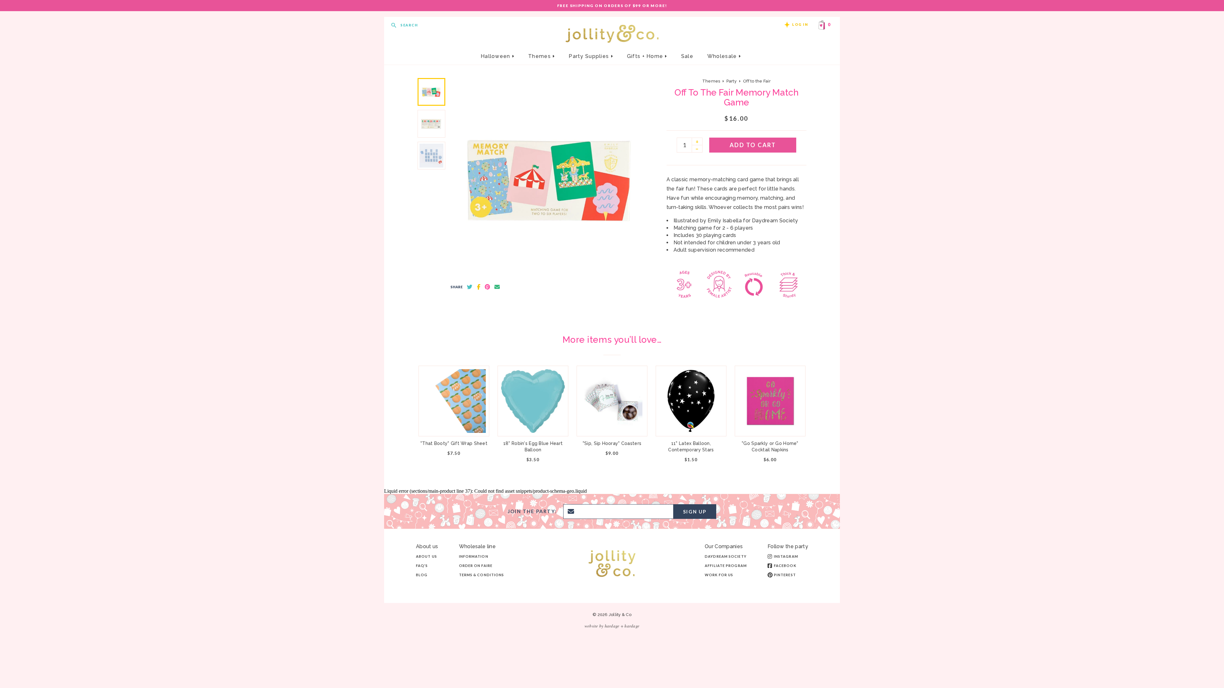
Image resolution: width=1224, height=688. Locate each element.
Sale (687, 56)
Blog (421, 575)
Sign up (694, 511)
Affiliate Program (726, 565)
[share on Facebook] (478, 287)
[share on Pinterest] (487, 287)
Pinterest (785, 575)
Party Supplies (589, 56)
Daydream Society (726, 556)
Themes (540, 56)
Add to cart (753, 144)
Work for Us (719, 575)
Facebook (785, 565)
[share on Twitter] (469, 287)
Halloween (496, 56)
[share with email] (497, 287)
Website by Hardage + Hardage (612, 626)
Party (731, 81)
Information (473, 556)
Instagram (786, 556)
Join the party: (532, 511)
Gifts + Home (646, 56)
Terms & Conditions (481, 575)
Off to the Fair (757, 81)
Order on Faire (475, 565)
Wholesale (723, 56)
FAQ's (422, 565)
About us (426, 556)
